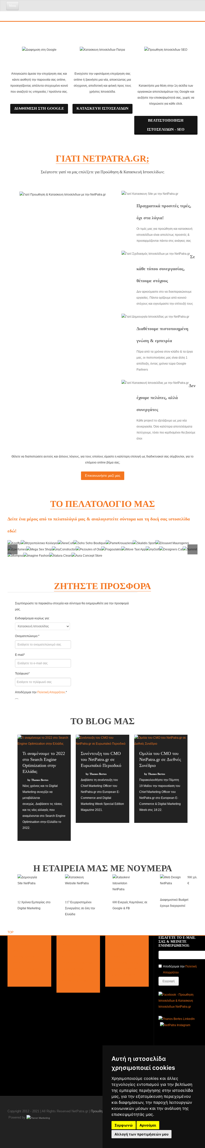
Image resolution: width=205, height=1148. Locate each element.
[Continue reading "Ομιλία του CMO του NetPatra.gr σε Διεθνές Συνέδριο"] (161, 741)
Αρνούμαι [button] (148, 1125)
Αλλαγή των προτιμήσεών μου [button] (141, 1134)
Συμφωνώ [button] (123, 1125)
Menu (12, 5)
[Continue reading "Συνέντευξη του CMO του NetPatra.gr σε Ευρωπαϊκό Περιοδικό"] (102, 741)
